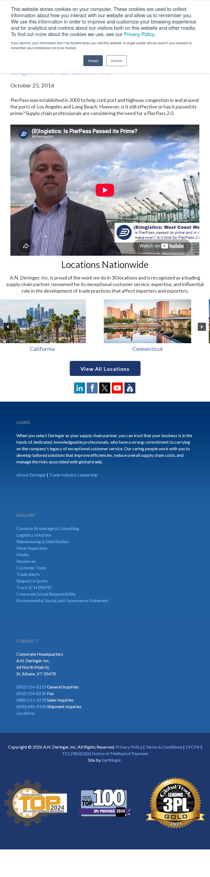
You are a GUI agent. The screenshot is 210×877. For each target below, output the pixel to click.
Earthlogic (111, 760)
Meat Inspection (31, 548)
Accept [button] (93, 60)
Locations (25, 713)
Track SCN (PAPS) (33, 587)
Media (22, 554)
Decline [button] (116, 60)
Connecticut (52, 348)
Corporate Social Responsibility (46, 593)
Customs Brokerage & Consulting (47, 528)
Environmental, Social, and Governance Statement (62, 600)
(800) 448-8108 (31, 706)
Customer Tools (31, 567)
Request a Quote (32, 580)
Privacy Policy (139, 33)
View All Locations (105, 369)
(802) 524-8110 (31, 686)
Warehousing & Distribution (42, 541)
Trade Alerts (28, 574)
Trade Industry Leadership (73, 474)
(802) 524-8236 (31, 693)
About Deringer (31, 474)
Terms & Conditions (163, 746)
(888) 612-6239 (31, 699)
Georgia (157, 348)
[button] (8, 327)
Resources (26, 561)
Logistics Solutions (33, 534)
